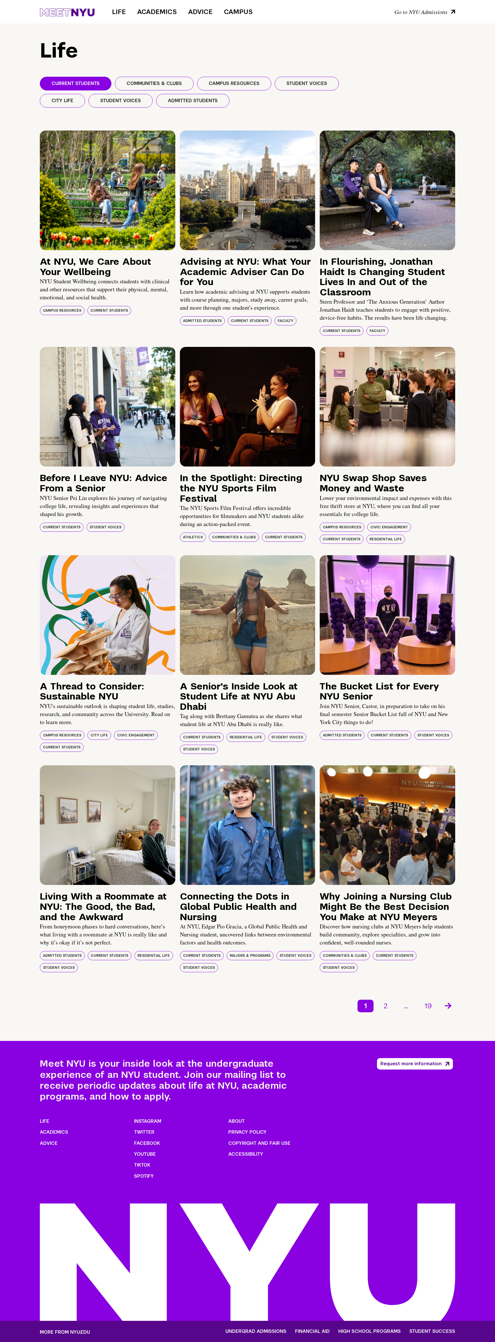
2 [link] (386, 1005)
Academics (157, 11)
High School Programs (369, 1331)
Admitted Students (202, 321)
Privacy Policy (247, 1132)
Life (119, 11)
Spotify (144, 1176)
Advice (200, 11)
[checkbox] (75, 83)
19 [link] (428, 1005)
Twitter (144, 1132)
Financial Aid (312, 1331)
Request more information (411, 1064)
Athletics (193, 537)
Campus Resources (62, 310)
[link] (448, 1006)
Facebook (147, 1143)
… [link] (406, 1005)
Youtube (145, 1154)
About (236, 1121)
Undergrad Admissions (255, 1331)
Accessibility (245, 1154)
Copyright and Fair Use (259, 1143)
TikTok (142, 1165)
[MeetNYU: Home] (67, 11)
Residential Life (386, 539)
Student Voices (105, 527)
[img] (107, 190)
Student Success (432, 1331)
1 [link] (365, 1005)
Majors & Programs (250, 955)
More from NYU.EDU (65, 1332)
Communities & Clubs (234, 537)
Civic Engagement (389, 527)
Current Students (109, 310)
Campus (238, 11)
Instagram (147, 1121)
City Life (99, 735)
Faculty (285, 321)
